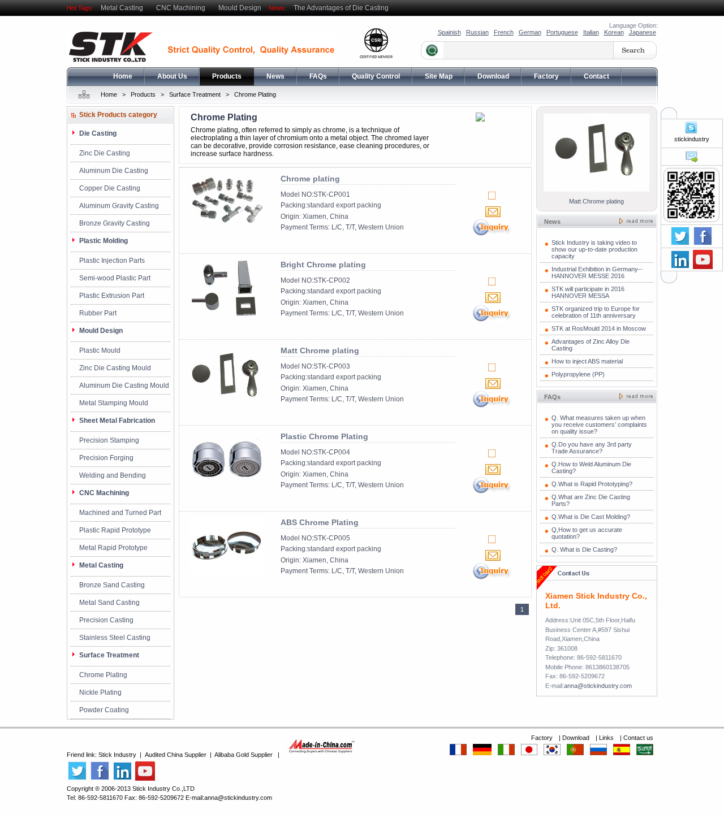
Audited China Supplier (175, 754)
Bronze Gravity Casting (114, 223)
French (504, 32)
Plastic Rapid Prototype (115, 530)
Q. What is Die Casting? (584, 549)
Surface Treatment (195, 94)
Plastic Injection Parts (112, 261)
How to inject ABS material (587, 361)
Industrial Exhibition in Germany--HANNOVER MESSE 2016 (597, 272)
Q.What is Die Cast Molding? (590, 516)
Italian (591, 32)
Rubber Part (98, 313)
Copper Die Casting (109, 188)
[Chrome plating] (227, 228)
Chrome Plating (255, 94)
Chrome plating (310, 178)
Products (227, 76)
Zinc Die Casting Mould (115, 368)
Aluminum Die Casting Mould (124, 385)
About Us (172, 76)
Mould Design (239, 8)
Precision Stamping (109, 440)
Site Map (439, 76)
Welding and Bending (112, 475)
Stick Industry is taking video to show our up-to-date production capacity (594, 249)
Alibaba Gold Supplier (243, 754)
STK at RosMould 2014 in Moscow (598, 328)
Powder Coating (104, 710)
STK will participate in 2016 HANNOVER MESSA (587, 292)
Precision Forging (106, 458)
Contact (596, 76)
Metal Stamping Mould (113, 403)
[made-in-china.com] (321, 754)
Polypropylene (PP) (578, 374)
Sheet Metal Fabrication (117, 421)
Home (122, 76)
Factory (546, 76)
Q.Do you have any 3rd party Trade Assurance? (591, 447)
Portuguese (562, 32)
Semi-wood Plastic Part (114, 278)
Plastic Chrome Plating (324, 436)
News (275, 76)
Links (607, 737)
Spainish (449, 32)
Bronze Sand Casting (112, 585)
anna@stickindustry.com (598, 685)
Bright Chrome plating (323, 264)
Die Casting (98, 133)
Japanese (642, 32)
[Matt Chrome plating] (227, 400)
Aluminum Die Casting (113, 171)
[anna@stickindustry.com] (691, 161)
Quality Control (376, 76)
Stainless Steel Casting (114, 638)
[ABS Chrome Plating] (227, 572)
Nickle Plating (100, 692)
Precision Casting (106, 620)
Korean (614, 32)
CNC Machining (180, 8)
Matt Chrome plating (320, 350)
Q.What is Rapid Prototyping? (591, 483)
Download (493, 76)
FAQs (318, 76)
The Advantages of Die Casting (341, 8)
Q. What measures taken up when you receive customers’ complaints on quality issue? (599, 424)
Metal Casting (122, 8)
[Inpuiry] (492, 234)
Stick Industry (117, 754)
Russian (477, 32)
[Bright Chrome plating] (227, 314)
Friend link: (82, 754)
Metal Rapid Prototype (113, 548)
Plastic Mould (99, 350)
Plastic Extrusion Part (111, 296)
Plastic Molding (103, 241)
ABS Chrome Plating (320, 522)
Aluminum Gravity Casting (119, 206)
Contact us (638, 737)
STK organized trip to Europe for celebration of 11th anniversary (595, 312)
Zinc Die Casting (104, 153)
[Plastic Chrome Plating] (227, 486)
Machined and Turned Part (120, 513)
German (530, 32)
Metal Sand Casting (109, 603)
